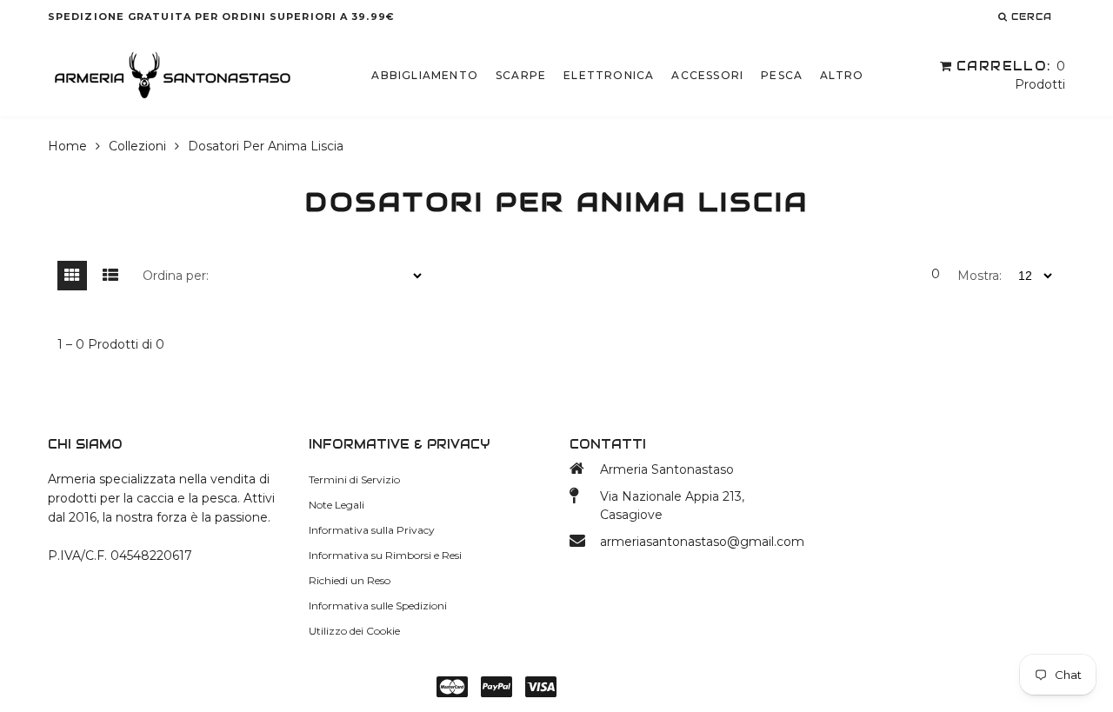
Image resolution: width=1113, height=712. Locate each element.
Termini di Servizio (354, 479)
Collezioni (137, 146)
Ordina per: (176, 275)
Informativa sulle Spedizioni (378, 605)
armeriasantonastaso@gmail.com (702, 541)
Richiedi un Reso (349, 580)
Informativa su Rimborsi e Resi (385, 555)
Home (67, 146)
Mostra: (979, 275)
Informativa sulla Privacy (372, 529)
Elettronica (608, 75)
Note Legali (336, 504)
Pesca (782, 75)
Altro (841, 75)
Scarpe (521, 75)
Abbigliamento (424, 75)
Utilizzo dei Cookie (354, 630)
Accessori (707, 75)
